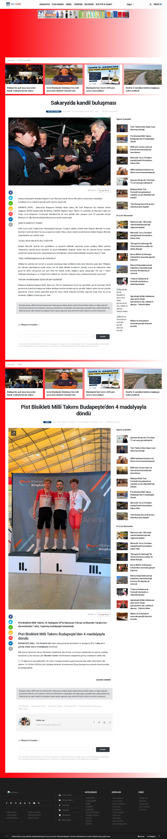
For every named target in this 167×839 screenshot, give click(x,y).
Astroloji (142, 810)
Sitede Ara (143, 798)
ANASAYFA (44, 4)
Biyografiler (143, 804)
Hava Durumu (117, 798)
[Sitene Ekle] (40, 803)
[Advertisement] (83, 38)
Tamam (152, 836)
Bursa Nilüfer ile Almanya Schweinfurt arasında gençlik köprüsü (142, 257)
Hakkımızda (11, 812)
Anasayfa (11, 60)
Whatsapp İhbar (34, 815)
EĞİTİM (89, 821)
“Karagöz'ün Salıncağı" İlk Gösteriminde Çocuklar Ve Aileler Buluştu (141, 246)
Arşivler (65, 810)
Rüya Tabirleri (144, 807)
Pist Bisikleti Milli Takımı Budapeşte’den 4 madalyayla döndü (142, 139)
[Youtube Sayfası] (21, 803)
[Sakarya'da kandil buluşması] (59, 151)
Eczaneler (116, 807)
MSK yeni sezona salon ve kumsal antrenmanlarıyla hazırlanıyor (141, 149)
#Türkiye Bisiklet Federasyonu (90, 706)
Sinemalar (116, 815)
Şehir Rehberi (117, 821)
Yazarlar (65, 805)
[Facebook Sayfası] (7, 803)
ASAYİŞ (89, 824)
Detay (141, 836)
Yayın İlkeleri (11, 815)
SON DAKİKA (58, 4)
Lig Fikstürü (116, 810)
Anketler (142, 801)
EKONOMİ (89, 4)
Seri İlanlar (116, 818)
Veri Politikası (12, 818)
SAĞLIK (89, 818)
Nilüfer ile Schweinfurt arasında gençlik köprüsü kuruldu (141, 323)
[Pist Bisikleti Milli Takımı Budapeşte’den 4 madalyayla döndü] (59, 518)
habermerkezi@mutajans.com (48, 725)
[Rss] (30, 803)
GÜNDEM (78, 4)
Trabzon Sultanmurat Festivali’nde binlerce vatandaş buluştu (139, 281)
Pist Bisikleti (28, 634)
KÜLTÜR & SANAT (104, 4)
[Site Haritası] (35, 803)
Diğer (129, 4)
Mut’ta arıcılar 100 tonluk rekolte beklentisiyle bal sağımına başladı (140, 224)
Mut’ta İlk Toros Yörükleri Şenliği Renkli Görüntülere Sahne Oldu (141, 160)
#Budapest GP (70, 706)
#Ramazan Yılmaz (38, 706)
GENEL (69, 4)
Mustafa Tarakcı (51, 655)
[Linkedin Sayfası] (26, 803)
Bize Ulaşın (66, 820)
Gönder (103, 336)
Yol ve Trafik (117, 801)
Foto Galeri (67, 795)
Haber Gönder (33, 818)
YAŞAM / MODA (92, 815)
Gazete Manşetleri (119, 824)
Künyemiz (66, 815)
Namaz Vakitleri (118, 804)
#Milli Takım (23, 709)
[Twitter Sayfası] (12, 803)
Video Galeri (67, 800)
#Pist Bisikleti (23, 706)
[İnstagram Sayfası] (17, 803)
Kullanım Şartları (34, 812)
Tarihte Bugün (118, 812)
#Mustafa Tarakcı (55, 706)
